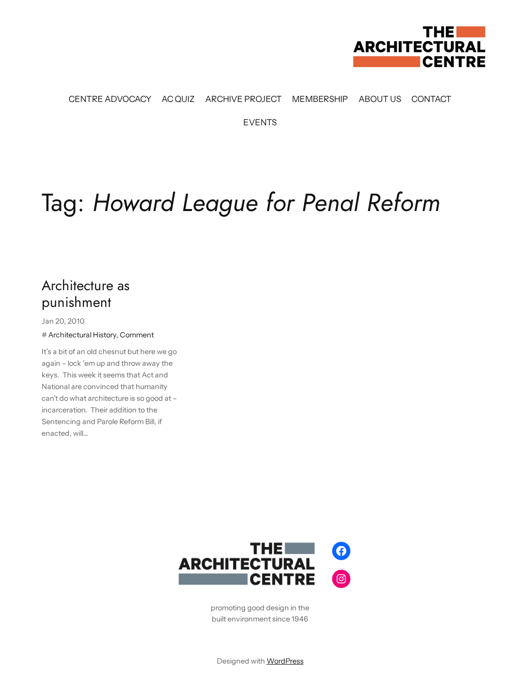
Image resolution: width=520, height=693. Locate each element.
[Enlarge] (309, 550)
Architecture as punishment (85, 293)
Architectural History (82, 334)
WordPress (285, 661)
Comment (137, 334)
